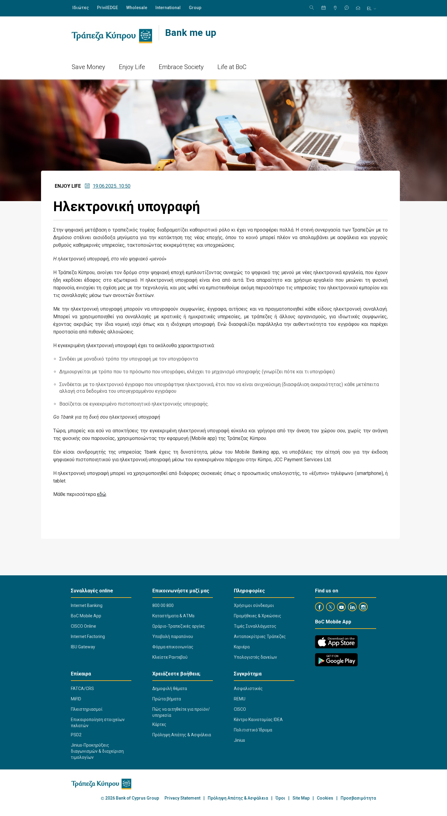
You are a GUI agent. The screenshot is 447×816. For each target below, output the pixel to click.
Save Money (88, 67)
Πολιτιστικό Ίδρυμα (253, 729)
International (168, 7)
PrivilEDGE (107, 7)
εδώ (101, 494)
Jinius (239, 740)
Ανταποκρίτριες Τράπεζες (260, 636)
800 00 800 (163, 605)
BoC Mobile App (86, 615)
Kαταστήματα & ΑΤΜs (173, 615)
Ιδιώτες (80, 7)
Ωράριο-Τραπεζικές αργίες (178, 626)
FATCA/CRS (82, 688)
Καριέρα (242, 646)
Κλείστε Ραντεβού (170, 657)
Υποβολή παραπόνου (172, 636)
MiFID (76, 698)
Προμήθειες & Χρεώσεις (257, 615)
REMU (239, 698)
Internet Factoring (88, 636)
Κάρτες (159, 724)
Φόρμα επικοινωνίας (172, 646)
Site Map (301, 798)
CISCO (240, 709)
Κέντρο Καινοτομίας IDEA (258, 719)
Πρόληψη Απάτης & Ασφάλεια (181, 734)
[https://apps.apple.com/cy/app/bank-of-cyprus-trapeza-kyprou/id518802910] (336, 641)
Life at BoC (232, 67)
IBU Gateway (83, 646)
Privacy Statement (182, 798)
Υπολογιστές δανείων (255, 657)
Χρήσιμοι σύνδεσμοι (254, 605)
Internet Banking (86, 605)
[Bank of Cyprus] (112, 36)
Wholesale (136, 7)
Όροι (280, 798)
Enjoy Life (132, 67)
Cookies (325, 798)
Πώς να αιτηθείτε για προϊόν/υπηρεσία (181, 712)
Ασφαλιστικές (248, 688)
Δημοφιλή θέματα (169, 688)
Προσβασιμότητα (358, 798)
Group (195, 7)
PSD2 (76, 734)
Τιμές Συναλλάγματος (255, 626)
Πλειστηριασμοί (86, 709)
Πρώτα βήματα (166, 698)
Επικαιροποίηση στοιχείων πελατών (98, 722)
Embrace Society (181, 67)
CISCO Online (83, 626)
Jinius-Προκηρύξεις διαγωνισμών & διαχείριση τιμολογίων (97, 751)
